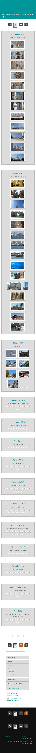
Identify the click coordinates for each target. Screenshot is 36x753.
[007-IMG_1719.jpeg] (23, 594)
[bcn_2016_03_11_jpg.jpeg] (30, 407)
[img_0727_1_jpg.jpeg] (15, 489)
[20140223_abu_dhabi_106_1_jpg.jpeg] (18, 79)
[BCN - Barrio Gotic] (6, 510)
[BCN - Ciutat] (14, 513)
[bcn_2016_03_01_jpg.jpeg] (6, 407)
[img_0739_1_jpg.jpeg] (25, 489)
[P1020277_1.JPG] (9, 448)
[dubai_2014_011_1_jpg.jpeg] (26, 290)
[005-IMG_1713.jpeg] (18, 594)
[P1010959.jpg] (12, 358)
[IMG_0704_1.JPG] (30, 467)
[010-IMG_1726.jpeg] (30, 594)
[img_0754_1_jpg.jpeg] (14, 491)
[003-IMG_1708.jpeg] (13, 594)
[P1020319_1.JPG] (19, 429)
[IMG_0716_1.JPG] (19, 470)
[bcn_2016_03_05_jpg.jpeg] (15, 407)
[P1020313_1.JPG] (12, 429)
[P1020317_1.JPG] (17, 429)
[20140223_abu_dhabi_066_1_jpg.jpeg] (18, 59)
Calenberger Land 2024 (15, 684)
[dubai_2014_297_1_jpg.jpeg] (18, 321)
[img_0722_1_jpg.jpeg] (8, 489)
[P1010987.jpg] (12, 368)
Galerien (28, 14)
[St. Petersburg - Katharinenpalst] (30, 532)
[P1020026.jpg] (28, 388)
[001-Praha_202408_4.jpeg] (8, 620)
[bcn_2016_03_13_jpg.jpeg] (17, 410)
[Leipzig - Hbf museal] (28, 573)
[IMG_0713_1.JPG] (17, 470)
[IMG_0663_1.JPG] (6, 467)
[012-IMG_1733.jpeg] (19, 597)
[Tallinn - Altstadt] (23, 532)
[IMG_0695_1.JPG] (18, 467)
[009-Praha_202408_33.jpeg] (28, 620)
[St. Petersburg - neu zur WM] (23, 535)
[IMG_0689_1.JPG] (15, 467)
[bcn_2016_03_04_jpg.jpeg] (13, 407)
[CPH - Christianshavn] (11, 532)
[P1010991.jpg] (24, 368)
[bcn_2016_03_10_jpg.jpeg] (28, 407)
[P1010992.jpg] (12, 378)
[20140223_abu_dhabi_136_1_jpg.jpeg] (18, 120)
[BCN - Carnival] (17, 513)
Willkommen (12, 657)
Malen (10, 661)
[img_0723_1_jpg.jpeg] (11, 489)
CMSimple (28, 739)
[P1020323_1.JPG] (22, 429)
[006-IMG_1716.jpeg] (20, 594)
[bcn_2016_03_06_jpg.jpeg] (18, 407)
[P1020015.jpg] (23, 388)
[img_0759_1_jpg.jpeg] (19, 491)
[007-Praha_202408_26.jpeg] (23, 620)
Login (30, 743)
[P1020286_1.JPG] (17, 448)
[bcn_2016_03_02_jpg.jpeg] (8, 407)
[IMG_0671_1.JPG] (11, 467)
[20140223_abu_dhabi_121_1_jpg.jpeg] (18, 100)
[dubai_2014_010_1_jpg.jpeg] (14, 290)
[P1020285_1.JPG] (14, 448)
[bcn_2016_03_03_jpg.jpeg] (11, 407)
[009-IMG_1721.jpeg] (28, 594)
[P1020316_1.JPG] (14, 429)
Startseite (14, 14)
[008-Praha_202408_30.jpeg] (25, 620)
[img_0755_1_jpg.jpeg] (17, 491)
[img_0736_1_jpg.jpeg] (23, 489)
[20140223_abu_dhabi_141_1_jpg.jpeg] (18, 131)
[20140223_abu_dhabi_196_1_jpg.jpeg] (18, 161)
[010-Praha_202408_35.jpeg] (30, 620)
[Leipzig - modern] (6, 573)
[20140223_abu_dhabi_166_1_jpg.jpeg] (18, 141)
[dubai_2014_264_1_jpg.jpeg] (18, 311)
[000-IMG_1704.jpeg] (6, 594)
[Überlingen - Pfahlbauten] (19, 554)
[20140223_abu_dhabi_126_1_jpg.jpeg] (18, 110)
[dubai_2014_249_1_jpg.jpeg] (18, 300)
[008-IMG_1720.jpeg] (25, 594)
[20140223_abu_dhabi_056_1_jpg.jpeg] (18, 49)
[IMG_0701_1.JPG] (23, 467)
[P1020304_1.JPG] (27, 448)
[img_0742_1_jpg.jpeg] (28, 489)
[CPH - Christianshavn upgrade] (8, 532)
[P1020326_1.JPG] (27, 429)
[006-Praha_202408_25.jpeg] (20, 620)
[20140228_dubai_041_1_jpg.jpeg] (18, 239)
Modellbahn (12, 680)
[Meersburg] (14, 554)
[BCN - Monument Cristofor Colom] (27, 513)
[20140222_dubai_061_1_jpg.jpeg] (18, 208)
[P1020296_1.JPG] (22, 448)
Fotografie (21, 14)
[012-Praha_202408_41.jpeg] (19, 623)
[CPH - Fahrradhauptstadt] (6, 532)
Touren (11, 674)
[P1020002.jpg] (13, 388)
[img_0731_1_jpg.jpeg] (18, 489)
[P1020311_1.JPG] (9, 429)
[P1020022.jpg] (25, 388)
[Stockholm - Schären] (15, 532)
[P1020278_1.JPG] (12, 448)
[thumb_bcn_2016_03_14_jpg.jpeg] (19, 410)
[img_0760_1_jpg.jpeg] (22, 491)
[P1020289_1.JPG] (19, 448)
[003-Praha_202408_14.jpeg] (13, 620)
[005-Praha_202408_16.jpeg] (18, 620)
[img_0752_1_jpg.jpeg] (30, 489)
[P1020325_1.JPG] (24, 429)
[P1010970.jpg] (24, 358)
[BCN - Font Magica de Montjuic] (19, 513)
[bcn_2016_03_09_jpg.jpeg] (25, 407)
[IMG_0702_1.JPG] (25, 467)
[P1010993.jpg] (24, 378)
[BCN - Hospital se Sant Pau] (8, 510)
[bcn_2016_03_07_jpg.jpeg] (20, 407)
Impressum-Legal (13, 688)
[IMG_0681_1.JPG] (13, 467)
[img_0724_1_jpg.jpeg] (13, 489)
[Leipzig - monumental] (18, 573)
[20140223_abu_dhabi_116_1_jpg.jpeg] (18, 90)
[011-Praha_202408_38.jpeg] (17, 623)
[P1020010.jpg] (20, 388)
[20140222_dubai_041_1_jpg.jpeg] (18, 198)
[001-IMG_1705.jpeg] (8, 594)
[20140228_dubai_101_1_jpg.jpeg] (18, 259)
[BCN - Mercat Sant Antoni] (24, 513)
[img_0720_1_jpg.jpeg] (6, 489)
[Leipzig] (15, 573)
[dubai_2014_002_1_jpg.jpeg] (18, 270)
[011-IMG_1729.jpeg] (17, 597)
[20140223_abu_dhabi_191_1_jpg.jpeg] (18, 151)
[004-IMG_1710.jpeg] (15, 594)
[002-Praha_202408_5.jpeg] (11, 620)
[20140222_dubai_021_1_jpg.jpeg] (18, 188)
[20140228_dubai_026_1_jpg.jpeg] (18, 229)
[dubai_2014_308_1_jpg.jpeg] (18, 331)
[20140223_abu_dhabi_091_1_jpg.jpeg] (18, 69)
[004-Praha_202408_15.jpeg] (15, 620)
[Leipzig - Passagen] (8, 573)
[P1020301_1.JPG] (24, 448)
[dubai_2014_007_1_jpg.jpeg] (18, 280)
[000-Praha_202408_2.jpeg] (6, 620)
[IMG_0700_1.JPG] (20, 467)
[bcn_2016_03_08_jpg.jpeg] (23, 407)
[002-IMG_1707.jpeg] (11, 594)
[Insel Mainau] (9, 554)
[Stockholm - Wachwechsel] (18, 532)
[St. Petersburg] (15, 535)
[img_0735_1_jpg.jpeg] (20, 489)
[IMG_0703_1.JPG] (28, 467)
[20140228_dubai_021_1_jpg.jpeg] (18, 219)
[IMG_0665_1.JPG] (8, 467)
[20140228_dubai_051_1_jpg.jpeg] (18, 249)
